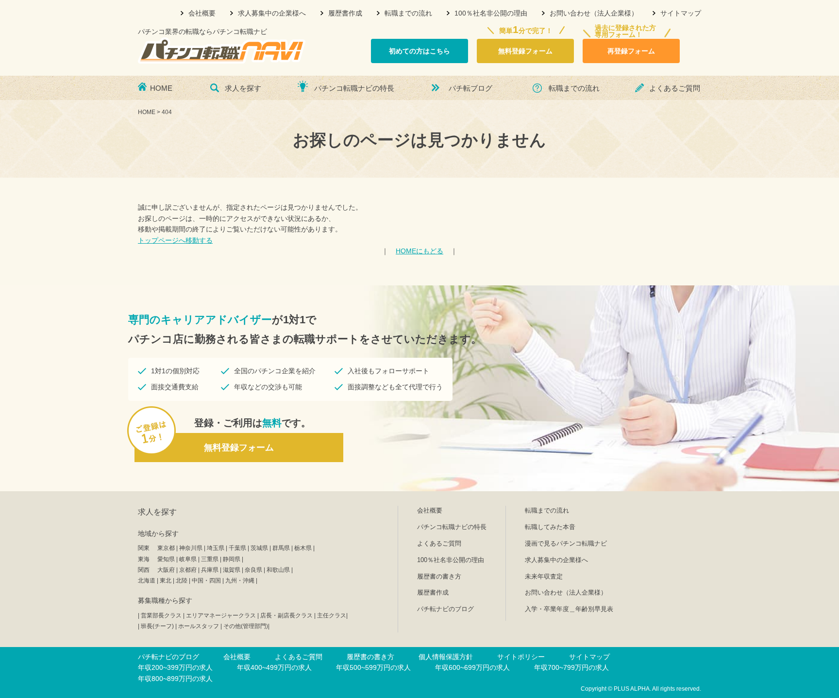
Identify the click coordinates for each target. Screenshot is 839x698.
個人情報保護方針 (446, 657)
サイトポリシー (521, 657)
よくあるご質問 (674, 88)
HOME (161, 88)
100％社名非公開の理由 (490, 13)
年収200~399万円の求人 (175, 667)
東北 (165, 580)
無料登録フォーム (525, 51)
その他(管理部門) (245, 626)
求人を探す (243, 88)
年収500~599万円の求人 (373, 667)
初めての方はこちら (419, 51)
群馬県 (281, 548)
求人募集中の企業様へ (272, 13)
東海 (144, 559)
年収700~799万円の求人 (571, 667)
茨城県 (259, 548)
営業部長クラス (161, 615)
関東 (144, 548)
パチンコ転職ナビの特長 (354, 88)
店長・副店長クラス (286, 615)
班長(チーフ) (157, 626)
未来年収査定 (544, 576)
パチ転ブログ (470, 88)
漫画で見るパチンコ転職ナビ (566, 543)
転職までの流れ (408, 13)
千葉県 (237, 548)
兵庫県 (209, 569)
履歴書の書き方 (439, 576)
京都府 (188, 569)
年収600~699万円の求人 (472, 667)
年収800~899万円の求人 (175, 678)
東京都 (166, 548)
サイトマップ (680, 13)
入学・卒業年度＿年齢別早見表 (569, 609)
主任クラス (331, 615)
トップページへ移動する (175, 240)
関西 (144, 569)
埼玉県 (215, 548)
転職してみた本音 (550, 527)
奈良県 (253, 569)
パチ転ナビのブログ (445, 609)
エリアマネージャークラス (221, 615)
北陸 (181, 580)
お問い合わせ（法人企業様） (594, 13)
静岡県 (231, 559)
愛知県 (166, 559)
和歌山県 (278, 569)
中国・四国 (206, 580)
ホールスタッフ (198, 626)
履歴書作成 (345, 13)
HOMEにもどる (419, 251)
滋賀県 (231, 569)
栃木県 (303, 548)
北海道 (146, 580)
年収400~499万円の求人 (274, 667)
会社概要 (202, 13)
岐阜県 (188, 559)
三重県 (209, 559)
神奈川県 (190, 548)
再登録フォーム (631, 51)
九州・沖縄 (239, 580)
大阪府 (166, 569)
